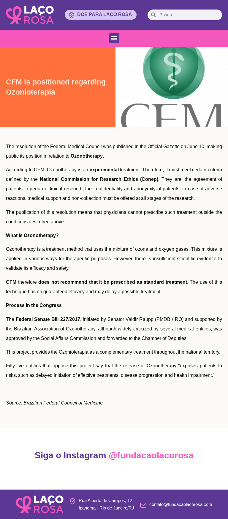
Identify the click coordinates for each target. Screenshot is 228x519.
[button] (114, 38)
